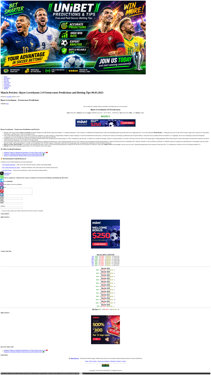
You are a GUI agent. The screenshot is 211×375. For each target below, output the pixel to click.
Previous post (7, 173)
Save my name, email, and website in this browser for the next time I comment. (22, 210)
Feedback (6, 87)
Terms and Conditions (103, 361)
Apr (92, 260)
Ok (80, 373)
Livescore (6, 84)
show (7, 103)
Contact (124, 361)
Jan (93, 265)
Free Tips (6, 81)
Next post (6, 174)
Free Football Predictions (8, 164)
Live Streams (7, 85)
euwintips (9, 96)
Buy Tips (6, 79)
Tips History (7, 78)
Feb (93, 263)
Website (3, 206)
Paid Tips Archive (7, 170)
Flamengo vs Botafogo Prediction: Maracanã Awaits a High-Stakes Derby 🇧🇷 (24, 154)
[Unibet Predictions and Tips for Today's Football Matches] (105, 38)
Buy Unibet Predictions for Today (11, 167)
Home (5, 76)
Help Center (7, 82)
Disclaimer (113, 361)
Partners (6, 88)
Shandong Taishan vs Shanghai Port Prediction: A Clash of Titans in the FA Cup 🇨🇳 (26, 152)
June (93, 257)
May (93, 259)
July (93, 256)
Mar (93, 262)
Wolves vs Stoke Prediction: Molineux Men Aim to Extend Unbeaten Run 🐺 (24, 155)
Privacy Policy (93, 361)
